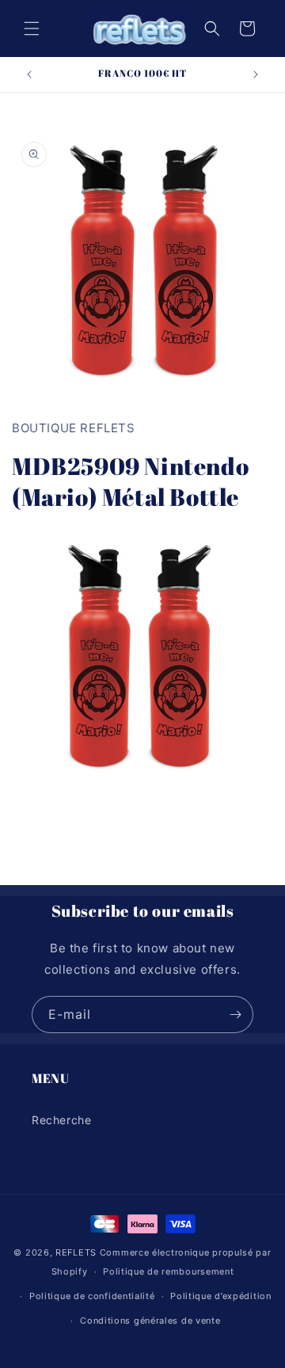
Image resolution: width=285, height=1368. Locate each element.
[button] (31, 28)
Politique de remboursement (168, 1271)
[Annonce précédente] (29, 74)
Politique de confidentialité (92, 1296)
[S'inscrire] (235, 1014)
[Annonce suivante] (255, 74)
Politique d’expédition (220, 1296)
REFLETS (76, 1252)
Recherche (61, 1120)
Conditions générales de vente (150, 1320)
